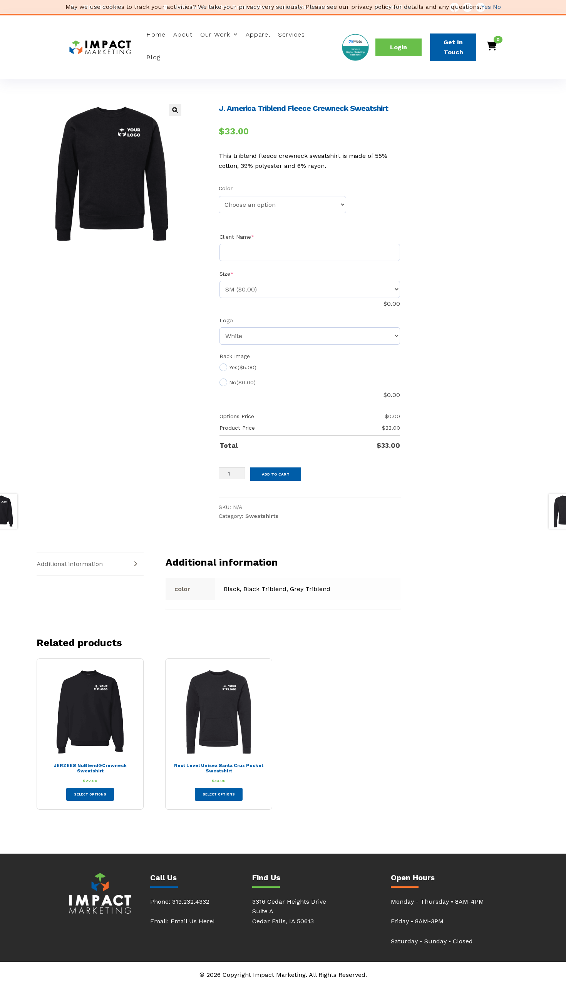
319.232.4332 (190, 901)
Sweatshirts (261, 516)
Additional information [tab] (70, 564)
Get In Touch (453, 47)
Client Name (249, 236)
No (497, 6)
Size (238, 273)
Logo (226, 320)
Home (156, 34)
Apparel (258, 34)
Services (291, 34)
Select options (90, 794)
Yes (486, 6)
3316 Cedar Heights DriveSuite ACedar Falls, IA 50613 (289, 911)
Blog (153, 57)
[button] (175, 110)
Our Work (215, 34)
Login (398, 47)
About (183, 34)
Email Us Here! (192, 921)
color (226, 188)
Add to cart (276, 474)
